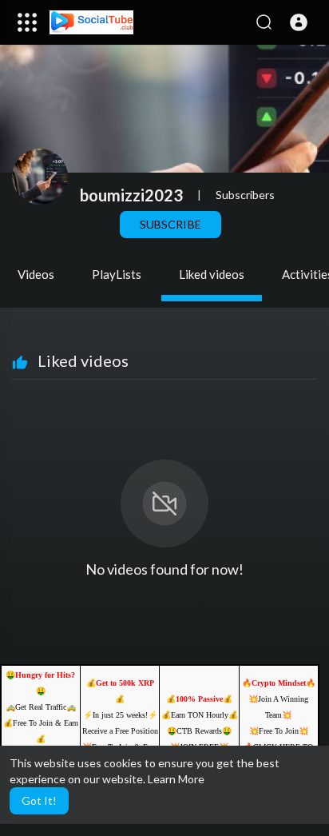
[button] (299, 22)
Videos (36, 274)
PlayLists (116, 274)
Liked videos (211, 274)
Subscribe (170, 224)
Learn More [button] (176, 779)
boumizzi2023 (131, 195)
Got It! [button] (39, 800)
